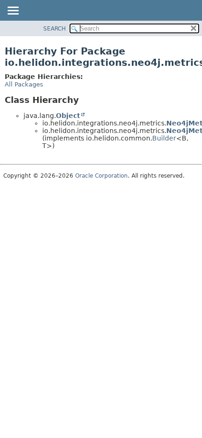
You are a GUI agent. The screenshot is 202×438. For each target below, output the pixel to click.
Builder (164, 138)
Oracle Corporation (101, 175)
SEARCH (54, 28)
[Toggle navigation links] (13, 11)
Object (68, 115)
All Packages (24, 84)
